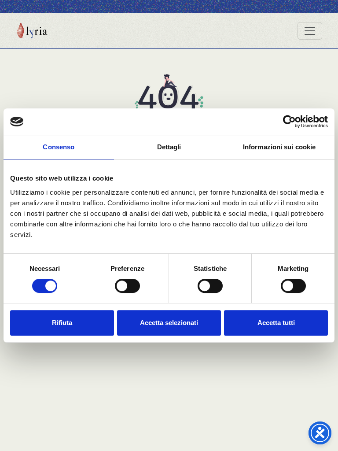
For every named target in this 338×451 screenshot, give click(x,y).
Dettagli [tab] (169, 147)
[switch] (127, 286)
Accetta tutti (276, 322)
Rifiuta (62, 322)
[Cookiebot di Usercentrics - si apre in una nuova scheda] (289, 121)
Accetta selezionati (169, 322)
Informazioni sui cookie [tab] (279, 147)
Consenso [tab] (58, 147)
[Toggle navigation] (310, 31)
